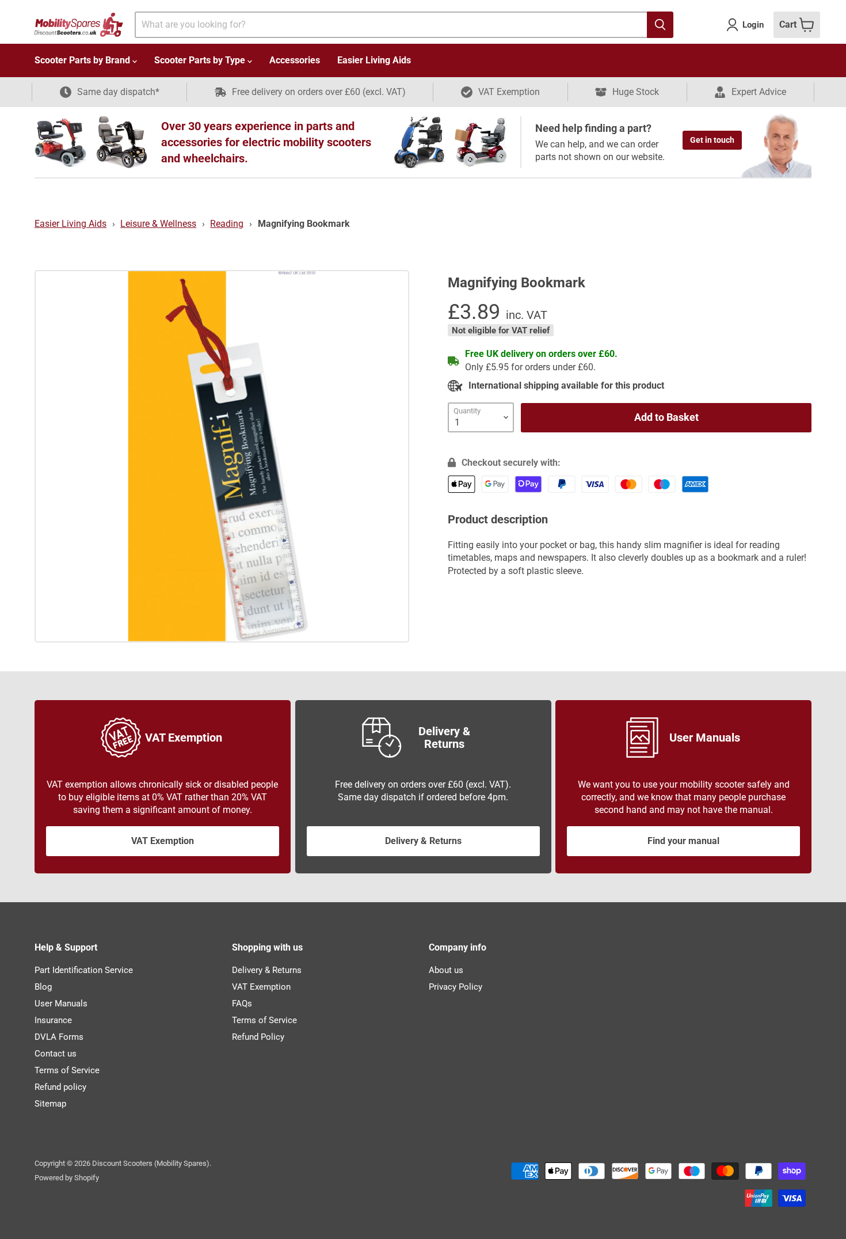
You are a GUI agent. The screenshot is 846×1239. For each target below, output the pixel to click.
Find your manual (683, 840)
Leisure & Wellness (158, 223)
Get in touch (712, 140)
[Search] (660, 25)
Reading (226, 223)
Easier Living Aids (374, 60)
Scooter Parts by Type (200, 60)
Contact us (56, 1053)
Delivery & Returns (423, 840)
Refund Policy (258, 1037)
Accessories (294, 60)
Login (753, 25)
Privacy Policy (455, 987)
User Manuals (61, 1003)
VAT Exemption (162, 840)
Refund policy (60, 1087)
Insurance (53, 1020)
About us (446, 970)
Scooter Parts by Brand (83, 60)
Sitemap (50, 1104)
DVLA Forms (59, 1037)
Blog (43, 987)
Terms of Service (67, 1070)
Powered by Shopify (67, 1177)
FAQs (242, 1003)
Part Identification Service (84, 970)
